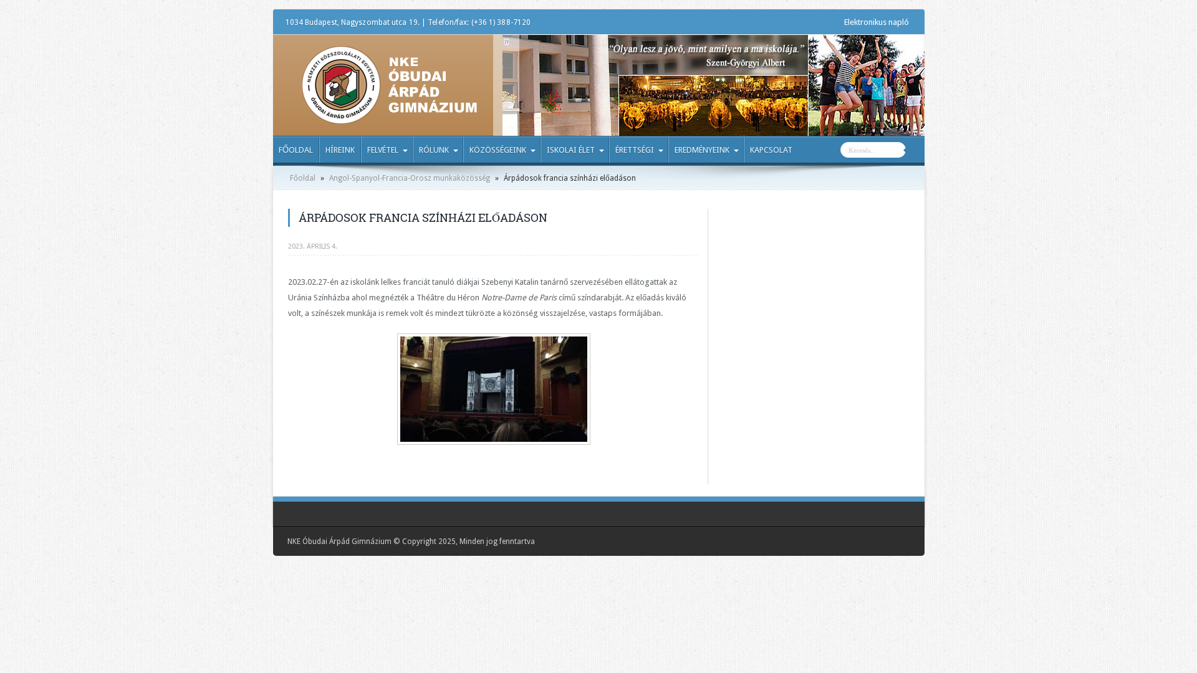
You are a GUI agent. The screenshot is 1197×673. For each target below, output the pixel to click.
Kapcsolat (771, 150)
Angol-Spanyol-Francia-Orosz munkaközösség (409, 178)
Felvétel (382, 150)
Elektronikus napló (876, 22)
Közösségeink (497, 150)
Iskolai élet (571, 150)
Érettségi (634, 150)
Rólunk (434, 150)
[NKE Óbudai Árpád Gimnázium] (389, 115)
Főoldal (296, 150)
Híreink (340, 150)
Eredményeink (702, 150)
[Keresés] (915, 151)
